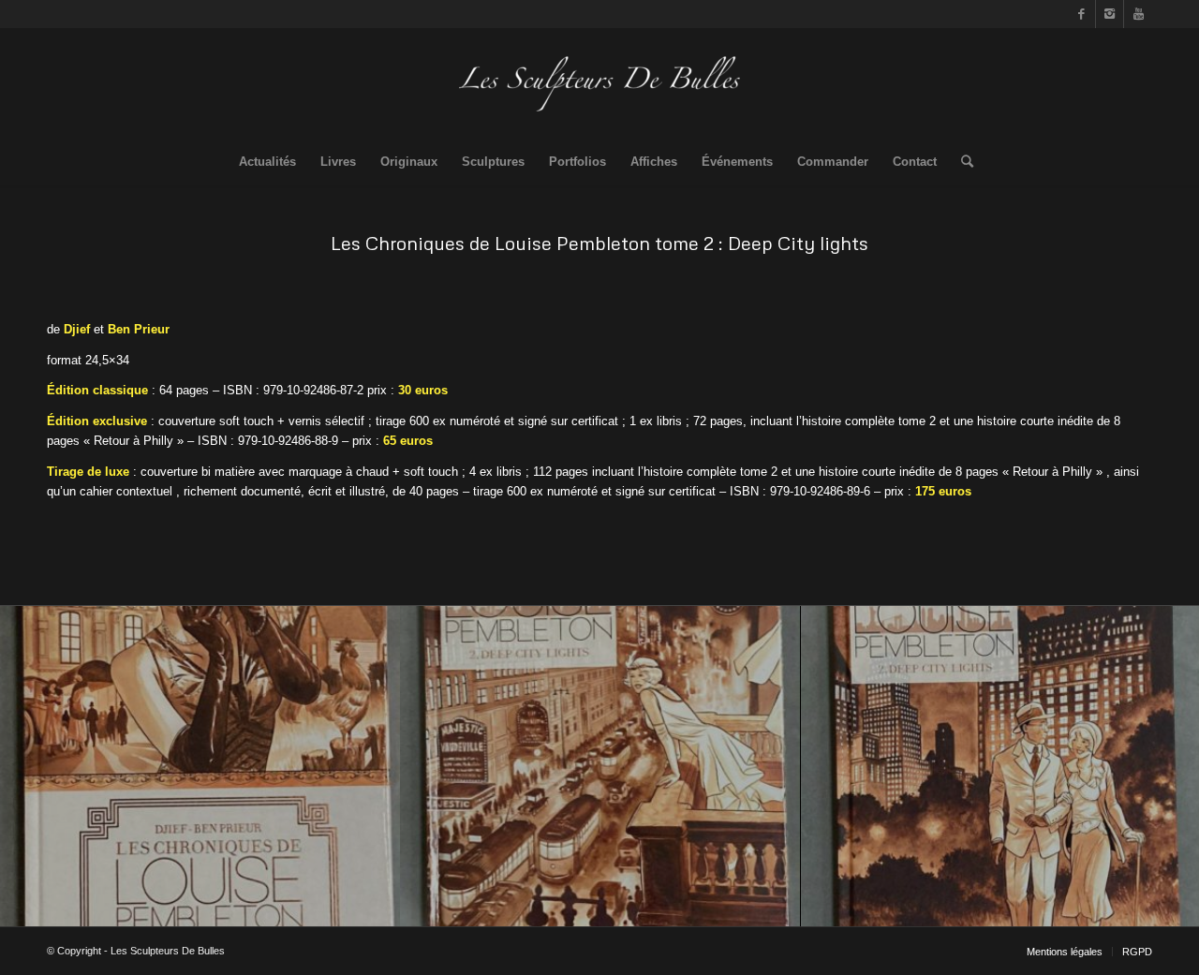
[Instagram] (1109, 14)
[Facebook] (1081, 14)
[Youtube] (1138, 14)
